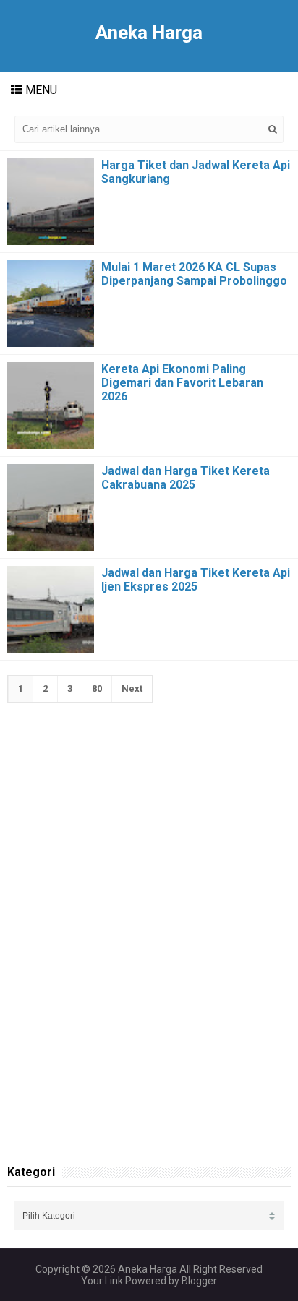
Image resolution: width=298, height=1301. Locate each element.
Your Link (102, 1281)
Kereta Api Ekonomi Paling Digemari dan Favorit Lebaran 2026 (182, 382)
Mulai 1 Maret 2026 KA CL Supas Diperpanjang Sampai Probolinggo (194, 274)
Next (132, 688)
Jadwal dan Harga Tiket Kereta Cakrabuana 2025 (185, 477)
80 (97, 688)
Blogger (199, 1281)
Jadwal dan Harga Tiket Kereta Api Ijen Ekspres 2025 (195, 579)
